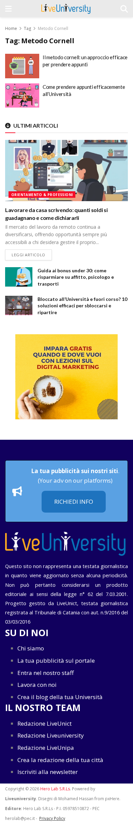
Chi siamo (30, 648)
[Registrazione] (66, 376)
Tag (27, 28)
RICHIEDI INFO (73, 501)
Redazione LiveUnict (44, 723)
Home (11, 28)
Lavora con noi (37, 685)
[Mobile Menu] (8, 8)
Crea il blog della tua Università (60, 697)
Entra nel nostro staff (45, 673)
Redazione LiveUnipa (45, 748)
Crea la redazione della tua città (60, 760)
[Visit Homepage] (66, 8)
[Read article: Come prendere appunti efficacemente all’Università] (22, 95)
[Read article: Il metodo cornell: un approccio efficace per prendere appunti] (22, 66)
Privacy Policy (52, 818)
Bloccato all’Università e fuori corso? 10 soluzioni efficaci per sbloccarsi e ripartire (82, 305)
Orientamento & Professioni (42, 194)
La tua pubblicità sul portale (56, 660)
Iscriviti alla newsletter (47, 772)
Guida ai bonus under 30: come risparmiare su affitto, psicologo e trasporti (76, 277)
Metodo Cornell (53, 28)
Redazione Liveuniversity (50, 735)
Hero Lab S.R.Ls (55, 789)
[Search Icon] (124, 8)
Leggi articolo (32, 254)
